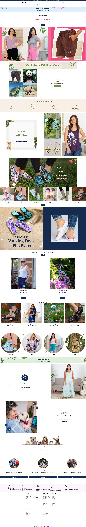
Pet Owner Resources (28, 513)
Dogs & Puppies (27, 512)
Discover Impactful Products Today (24, 387)
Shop (26, 0)
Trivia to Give (44, 498)
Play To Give (39, 0)
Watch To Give (48, 0)
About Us (27, 499)
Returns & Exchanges (28, 496)
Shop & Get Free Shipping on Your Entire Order (43, 359)
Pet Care (27, 515)
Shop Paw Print (54, 497)
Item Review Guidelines (37, 498)
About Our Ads (36, 499)
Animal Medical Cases (45, 512)
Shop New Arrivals (43, 477)
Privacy (35, 496)
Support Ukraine (45, 514)
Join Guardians (30, 0)
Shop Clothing (53, 498)
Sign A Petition (45, 504)
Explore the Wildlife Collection (21, 141)
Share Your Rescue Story (28, 519)
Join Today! (64, 421)
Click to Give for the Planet (46, 497)
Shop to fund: (33, 4)
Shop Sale (71, 477)
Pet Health (27, 514)
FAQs (26, 498)
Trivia (51, 0)
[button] (59, 2)
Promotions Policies (37, 497)
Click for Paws (45, 499)
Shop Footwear (54, 499)
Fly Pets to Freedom (45, 513)
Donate (54, 0)
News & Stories (43, 0)
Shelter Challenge (58, 0)
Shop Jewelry (53, 503)
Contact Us (27, 497)
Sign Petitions (35, 0)
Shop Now (43, 25)
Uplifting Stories (28, 516)
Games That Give (45, 503)
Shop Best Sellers (14, 477)
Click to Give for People (46, 496)
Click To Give (23, 0)
